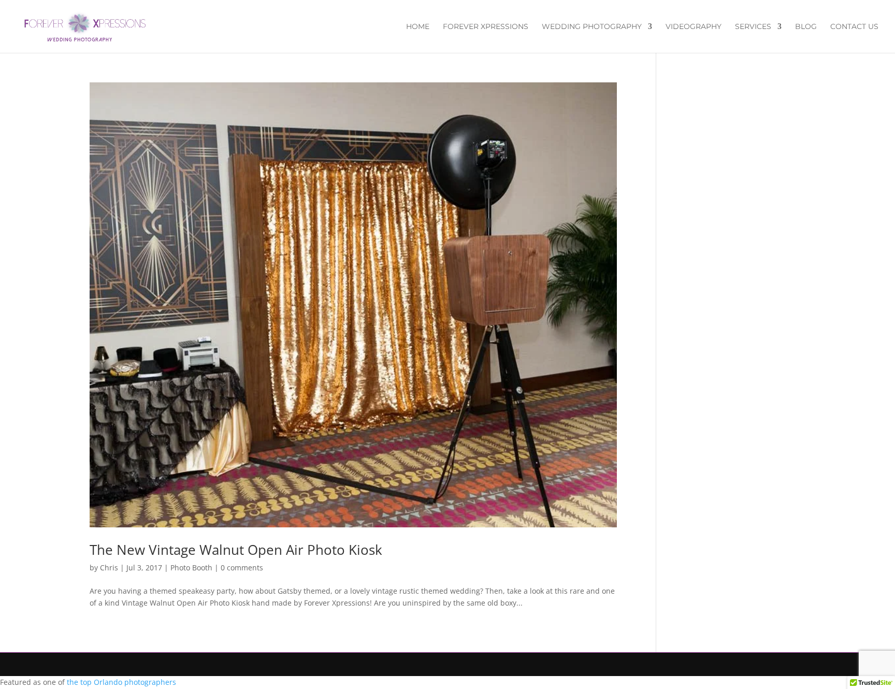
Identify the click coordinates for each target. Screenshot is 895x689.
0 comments (242, 567)
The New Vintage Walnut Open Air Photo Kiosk (236, 549)
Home (417, 27)
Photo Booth (191, 567)
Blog (806, 27)
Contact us (854, 27)
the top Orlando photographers (121, 682)
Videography (693, 27)
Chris (109, 567)
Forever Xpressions (485, 27)
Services (753, 27)
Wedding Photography (592, 27)
